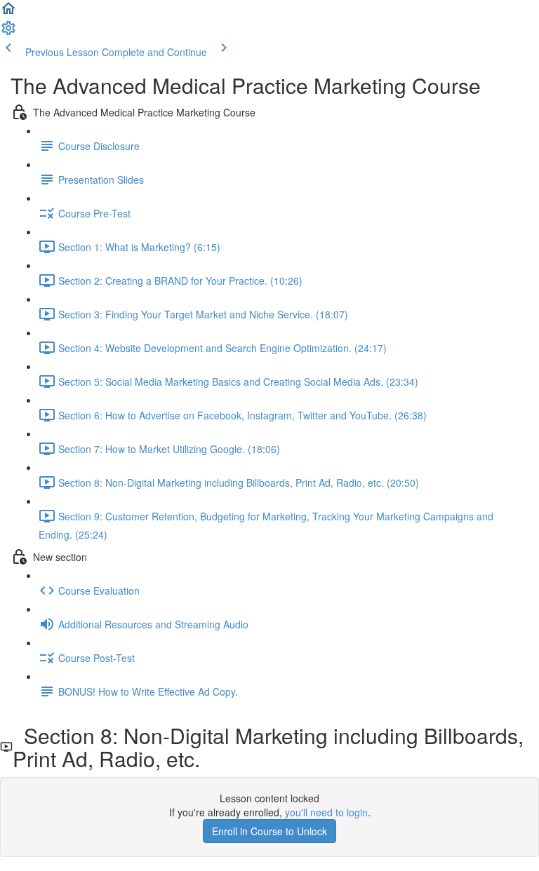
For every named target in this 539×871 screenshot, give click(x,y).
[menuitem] (8, 32)
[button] (8, 13)
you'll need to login (326, 812)
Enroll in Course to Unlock (269, 831)
